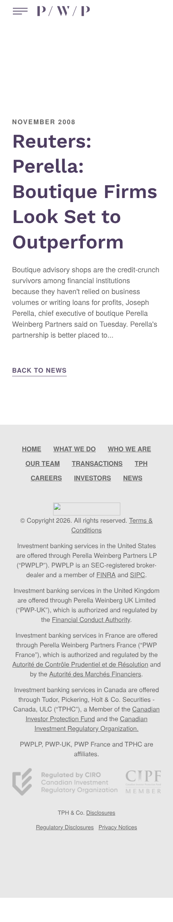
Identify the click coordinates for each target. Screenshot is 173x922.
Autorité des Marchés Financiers (95, 673)
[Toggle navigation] (18, 11)
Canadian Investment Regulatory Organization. (91, 723)
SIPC (137, 574)
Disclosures (100, 812)
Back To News (39, 370)
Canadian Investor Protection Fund (92, 713)
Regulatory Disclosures (65, 827)
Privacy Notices (118, 827)
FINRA (105, 574)
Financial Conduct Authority (91, 619)
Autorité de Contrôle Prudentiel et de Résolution (80, 664)
